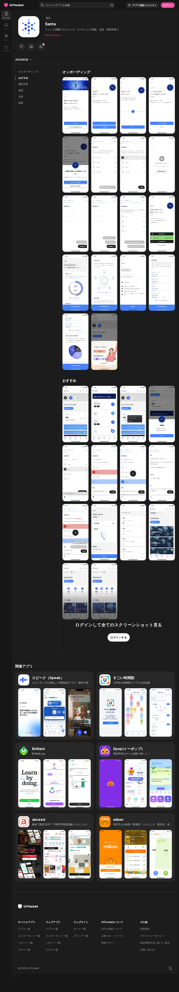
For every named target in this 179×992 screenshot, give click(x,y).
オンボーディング (28, 71)
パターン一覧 (25, 942)
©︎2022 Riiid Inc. (53, 35)
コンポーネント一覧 (29, 935)
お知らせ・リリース (112, 935)
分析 (20, 96)
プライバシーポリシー (152, 935)
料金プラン (107, 942)
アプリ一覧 (24, 928)
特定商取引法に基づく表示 (155, 942)
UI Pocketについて (111, 928)
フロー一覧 (24, 949)
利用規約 (145, 928)
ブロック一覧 (81, 935)
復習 (20, 102)
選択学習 (23, 84)
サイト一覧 (80, 928)
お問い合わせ (147, 949)
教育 (48, 18)
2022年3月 (21, 59)
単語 (20, 90)
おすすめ (23, 77)
